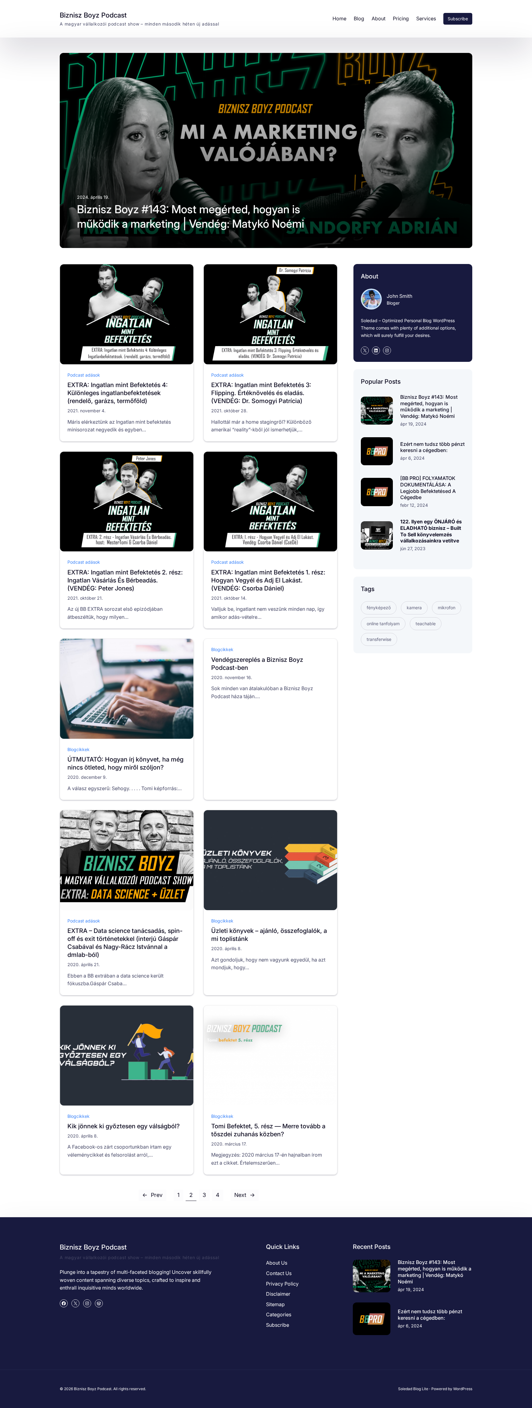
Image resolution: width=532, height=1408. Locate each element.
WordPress (462, 1388)
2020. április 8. (226, 948)
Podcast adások (83, 375)
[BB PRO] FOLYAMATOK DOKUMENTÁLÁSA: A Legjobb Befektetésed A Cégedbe (428, 487)
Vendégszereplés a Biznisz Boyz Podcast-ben (257, 663)
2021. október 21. (85, 598)
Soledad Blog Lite (413, 1388)
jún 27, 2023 (412, 548)
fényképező (379, 607)
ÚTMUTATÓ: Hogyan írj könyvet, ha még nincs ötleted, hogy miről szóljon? (125, 763)
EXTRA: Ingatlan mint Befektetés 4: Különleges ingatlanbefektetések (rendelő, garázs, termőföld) (117, 393)
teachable (426, 623)
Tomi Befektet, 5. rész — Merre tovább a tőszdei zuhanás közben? (268, 1130)
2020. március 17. (229, 1143)
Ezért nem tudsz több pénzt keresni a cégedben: (432, 447)
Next (244, 1195)
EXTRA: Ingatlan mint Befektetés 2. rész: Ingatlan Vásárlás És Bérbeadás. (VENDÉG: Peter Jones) (125, 580)
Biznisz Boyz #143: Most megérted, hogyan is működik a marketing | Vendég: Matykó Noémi (190, 216)
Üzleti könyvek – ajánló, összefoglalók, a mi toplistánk (269, 934)
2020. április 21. (83, 964)
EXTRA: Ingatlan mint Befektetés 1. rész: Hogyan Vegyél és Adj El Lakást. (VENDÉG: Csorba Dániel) (268, 580)
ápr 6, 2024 (412, 458)
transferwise (379, 639)
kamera (414, 607)
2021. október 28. (229, 410)
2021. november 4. (86, 410)
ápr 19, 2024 (413, 423)
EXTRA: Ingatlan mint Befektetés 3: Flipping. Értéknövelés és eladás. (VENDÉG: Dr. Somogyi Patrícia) (261, 393)
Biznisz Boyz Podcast (93, 15)
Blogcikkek (78, 749)
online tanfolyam (383, 623)
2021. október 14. (229, 598)
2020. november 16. (231, 677)
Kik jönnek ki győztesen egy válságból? (123, 1126)
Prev (152, 1195)
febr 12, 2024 (414, 505)
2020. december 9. (87, 777)
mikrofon (446, 607)
